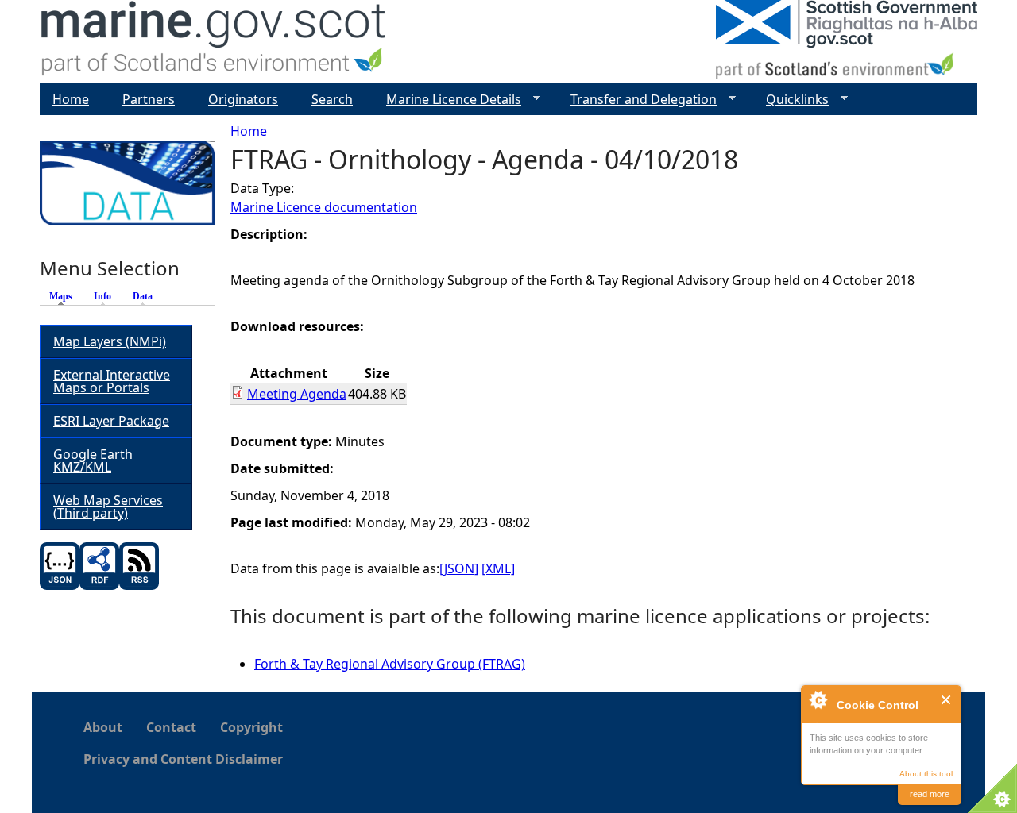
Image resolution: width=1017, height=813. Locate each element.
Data (143, 296)
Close (947, 700)
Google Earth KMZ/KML (93, 460)
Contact (171, 727)
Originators (243, 99)
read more (929, 794)
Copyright (251, 727)
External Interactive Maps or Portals (111, 381)
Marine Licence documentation (323, 207)
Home (248, 131)
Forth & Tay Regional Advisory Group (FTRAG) (389, 663)
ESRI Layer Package (111, 421)
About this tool (926, 773)
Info (102, 296)
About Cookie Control (817, 699)
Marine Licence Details (447, 100)
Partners (148, 99)
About (102, 727)
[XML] (498, 568)
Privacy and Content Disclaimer (183, 759)
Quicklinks (791, 100)
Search (332, 99)
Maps (64, 296)
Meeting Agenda (296, 394)
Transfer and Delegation (637, 100)
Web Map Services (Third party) (108, 506)
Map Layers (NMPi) (109, 341)
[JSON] (458, 568)
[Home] (214, 41)
